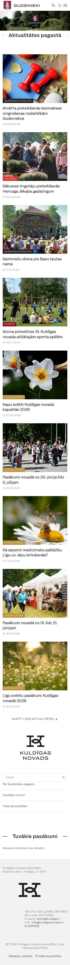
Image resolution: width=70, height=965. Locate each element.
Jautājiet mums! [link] (14, 795)
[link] (25, 5)
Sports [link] (9, 324)
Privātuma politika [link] (48, 956)
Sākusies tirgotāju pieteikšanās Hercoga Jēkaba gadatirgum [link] (31, 189)
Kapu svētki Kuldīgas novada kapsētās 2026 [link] (28, 407)
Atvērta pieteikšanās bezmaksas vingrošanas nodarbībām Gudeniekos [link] (32, 113)
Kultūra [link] (10, 178)
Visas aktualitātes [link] (15, 806)
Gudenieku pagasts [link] (18, 100)
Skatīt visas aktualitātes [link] (33, 719)
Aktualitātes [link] (13, 397)
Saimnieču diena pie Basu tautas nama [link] (32, 262)
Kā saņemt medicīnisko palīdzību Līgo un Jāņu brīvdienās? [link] (32, 553)
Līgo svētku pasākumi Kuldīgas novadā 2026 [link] (30, 698)
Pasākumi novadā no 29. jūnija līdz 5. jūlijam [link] (33, 480)
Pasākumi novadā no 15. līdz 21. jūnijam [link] (30, 625)
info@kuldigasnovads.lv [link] (48, 922)
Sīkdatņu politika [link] (20, 956)
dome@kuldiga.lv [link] (48, 919)
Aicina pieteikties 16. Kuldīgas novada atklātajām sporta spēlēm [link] (33, 334)
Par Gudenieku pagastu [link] (19, 784)
